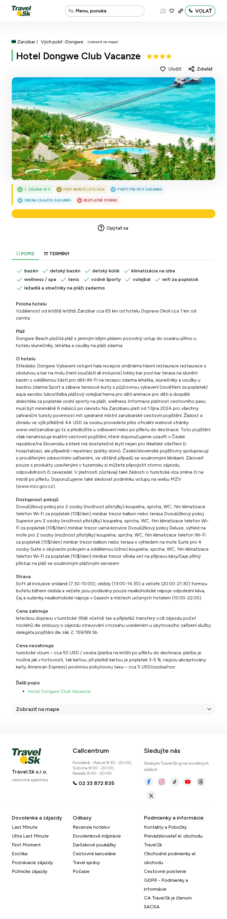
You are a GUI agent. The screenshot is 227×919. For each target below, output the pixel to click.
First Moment (26, 845)
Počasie (81, 871)
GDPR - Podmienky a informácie (166, 884)
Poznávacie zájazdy (32, 862)
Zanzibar (26, 42)
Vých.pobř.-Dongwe (62, 42)
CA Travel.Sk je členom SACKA (168, 902)
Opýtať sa (117, 228)
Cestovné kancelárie (94, 853)
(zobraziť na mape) (102, 42)
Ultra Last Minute (30, 836)
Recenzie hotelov (91, 827)
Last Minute (25, 827)
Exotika (19, 853)
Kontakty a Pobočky (165, 827)
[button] (208, 128)
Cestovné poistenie (165, 871)
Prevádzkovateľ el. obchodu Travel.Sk (173, 840)
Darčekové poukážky (94, 845)
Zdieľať (205, 69)
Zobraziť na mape (37, 709)
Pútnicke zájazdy (29, 871)
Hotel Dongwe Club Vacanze (78, 56)
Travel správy (86, 862)
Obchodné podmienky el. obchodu (170, 858)
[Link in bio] (180, 11)
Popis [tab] (27, 253)
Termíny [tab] (59, 253)
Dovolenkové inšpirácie (97, 836)
